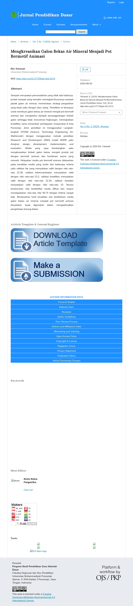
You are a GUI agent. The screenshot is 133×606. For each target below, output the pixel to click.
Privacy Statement (66, 351)
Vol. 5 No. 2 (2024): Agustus (46, 41)
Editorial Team (66, 307)
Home (35, 24)
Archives (60, 24)
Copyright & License (66, 341)
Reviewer (66, 312)
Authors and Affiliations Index (66, 326)
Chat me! (28, 490)
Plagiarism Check (66, 346)
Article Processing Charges (66, 360)
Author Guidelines (66, 316)
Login (121, 2)
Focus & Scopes (66, 302)
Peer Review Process (67, 321)
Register (111, 2)
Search (81, 32)
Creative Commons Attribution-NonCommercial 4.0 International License (99, 164)
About (95, 24)
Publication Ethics (67, 355)
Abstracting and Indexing (66, 331)
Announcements (78, 24)
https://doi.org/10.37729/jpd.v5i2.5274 (35, 78)
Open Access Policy (66, 336)
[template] (57, 253)
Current (47, 24)
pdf (86, 69)
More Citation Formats (94, 112)
